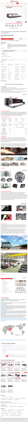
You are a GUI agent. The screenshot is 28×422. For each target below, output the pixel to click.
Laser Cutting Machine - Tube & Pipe (11, 398)
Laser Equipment (13, 5)
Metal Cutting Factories (4, 411)
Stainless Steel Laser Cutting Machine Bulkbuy (15, 415)
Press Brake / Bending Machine (4, 399)
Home (1, 5)
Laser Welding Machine (23, 398)
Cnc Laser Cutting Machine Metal (5, 413)
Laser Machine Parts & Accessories (18, 399)
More (1, 416)
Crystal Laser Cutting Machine (12, 406)
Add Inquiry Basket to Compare (14, 27)
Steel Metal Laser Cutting (20, 413)
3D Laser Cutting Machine (20, 406)
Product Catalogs (11, 396)
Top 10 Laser (2, 415)
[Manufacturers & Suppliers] (14, 1)
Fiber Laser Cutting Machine (23, 5)
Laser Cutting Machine (17, 5)
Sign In (2, 56)
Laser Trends (7, 415)
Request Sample (17, 40)
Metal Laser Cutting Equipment (17, 411)
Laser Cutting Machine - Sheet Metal (5, 398)
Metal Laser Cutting (10, 411)
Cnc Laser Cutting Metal (13, 413)
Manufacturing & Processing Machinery (6, 5)
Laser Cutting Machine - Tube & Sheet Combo (19, 398)
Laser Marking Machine (10, 399)
